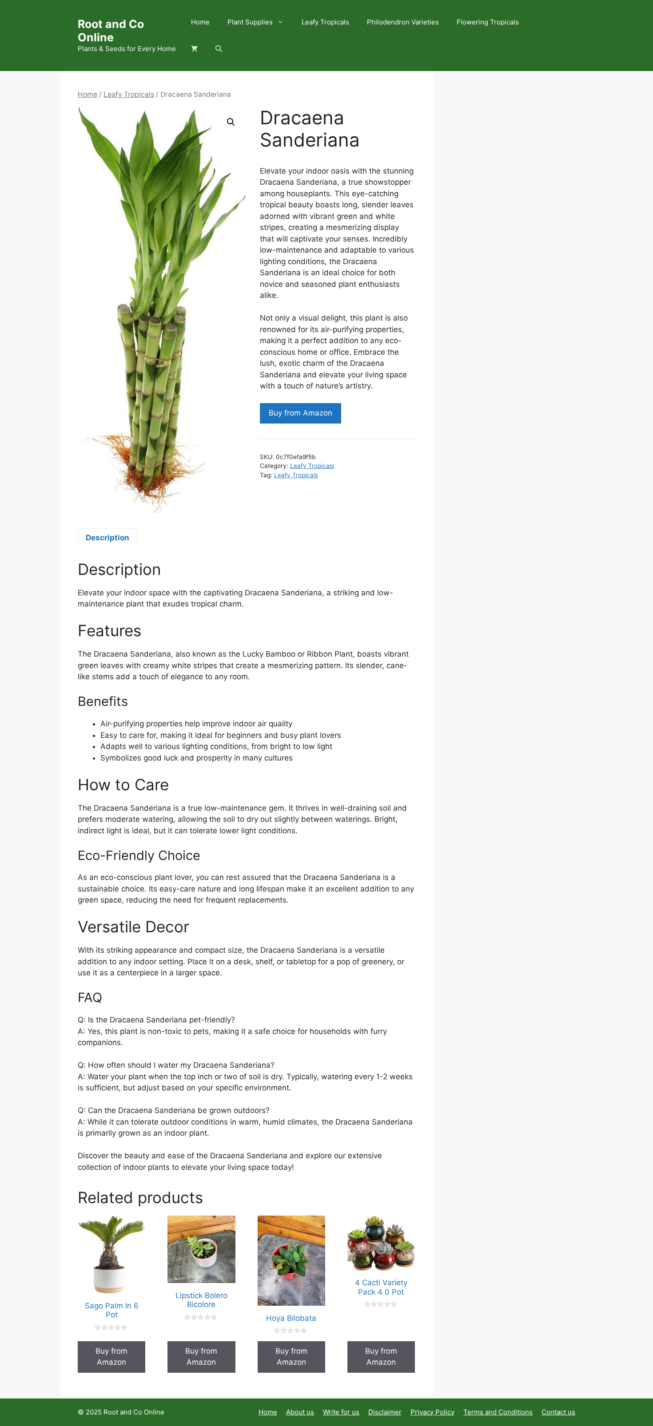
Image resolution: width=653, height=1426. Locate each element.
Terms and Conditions (498, 1412)
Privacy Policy (432, 1412)
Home (200, 22)
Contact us (558, 1412)
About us (300, 1412)
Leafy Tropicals (325, 22)
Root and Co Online (111, 30)
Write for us (341, 1412)
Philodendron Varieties (403, 22)
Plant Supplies (250, 22)
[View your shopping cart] (194, 49)
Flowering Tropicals (488, 22)
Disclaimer (385, 1412)
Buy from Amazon (300, 412)
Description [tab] (107, 537)
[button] (219, 49)
